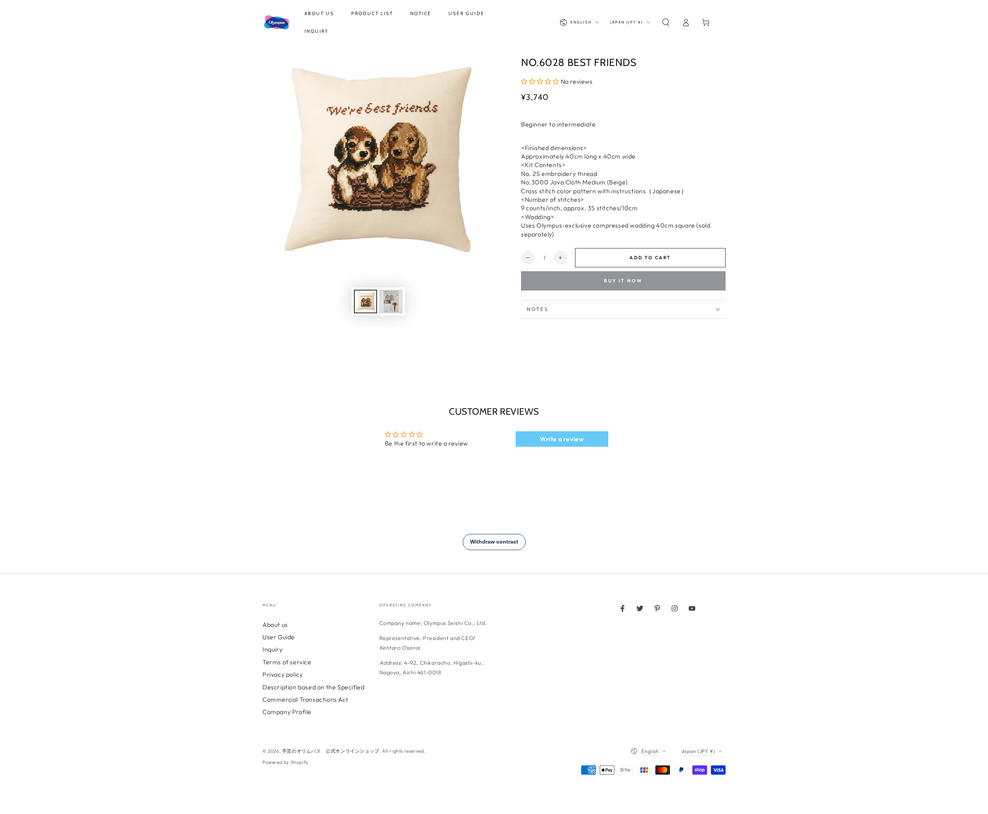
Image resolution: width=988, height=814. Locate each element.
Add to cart (650, 257)
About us (275, 624)
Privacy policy (282, 674)
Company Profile (286, 712)
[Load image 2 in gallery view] (391, 301)
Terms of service (286, 662)
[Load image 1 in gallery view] (365, 301)
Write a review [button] (562, 439)
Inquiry (272, 649)
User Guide (278, 637)
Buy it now (623, 281)
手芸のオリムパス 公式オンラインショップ (330, 751)
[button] (666, 22)
